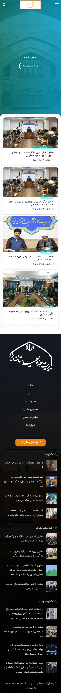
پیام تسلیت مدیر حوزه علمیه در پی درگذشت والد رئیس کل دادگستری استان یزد (23, 481)
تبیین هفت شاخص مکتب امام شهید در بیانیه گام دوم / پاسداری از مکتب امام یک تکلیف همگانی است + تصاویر (23, 667)
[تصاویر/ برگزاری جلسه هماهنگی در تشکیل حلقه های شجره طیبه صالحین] (30, 169)
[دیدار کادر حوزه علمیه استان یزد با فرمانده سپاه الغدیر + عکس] (30, 273)
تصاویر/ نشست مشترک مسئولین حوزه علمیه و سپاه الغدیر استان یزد (31, 258)
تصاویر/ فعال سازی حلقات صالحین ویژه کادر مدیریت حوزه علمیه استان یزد (33, 154)
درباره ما (30, 425)
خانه (30, 385)
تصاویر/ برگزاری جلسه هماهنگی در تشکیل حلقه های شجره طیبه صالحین (31, 203)
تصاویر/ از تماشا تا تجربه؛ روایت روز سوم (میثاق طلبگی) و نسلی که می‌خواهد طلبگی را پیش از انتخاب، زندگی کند (25, 570)
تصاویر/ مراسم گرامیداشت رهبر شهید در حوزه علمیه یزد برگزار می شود (24, 497)
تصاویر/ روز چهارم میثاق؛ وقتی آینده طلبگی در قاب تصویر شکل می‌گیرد (26, 553)
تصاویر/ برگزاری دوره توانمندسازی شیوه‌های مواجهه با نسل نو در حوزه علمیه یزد (23, 631)
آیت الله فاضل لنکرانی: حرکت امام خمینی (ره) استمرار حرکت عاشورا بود (25, 512)
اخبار (30, 393)
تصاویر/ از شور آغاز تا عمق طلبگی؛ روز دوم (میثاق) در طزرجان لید (24, 586)
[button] (4, 5)
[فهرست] (57, 5)
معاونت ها (30, 401)
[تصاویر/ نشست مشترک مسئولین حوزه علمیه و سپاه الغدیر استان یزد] (30, 218)
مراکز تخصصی (30, 417)
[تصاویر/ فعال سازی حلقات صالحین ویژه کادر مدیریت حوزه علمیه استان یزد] (30, 119)
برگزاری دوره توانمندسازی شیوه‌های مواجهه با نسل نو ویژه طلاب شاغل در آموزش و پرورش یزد (25, 649)
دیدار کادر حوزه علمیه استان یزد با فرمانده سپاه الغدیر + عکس (31, 313)
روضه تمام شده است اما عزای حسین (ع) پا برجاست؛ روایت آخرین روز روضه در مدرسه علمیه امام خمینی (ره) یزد (24, 613)
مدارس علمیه (30, 409)
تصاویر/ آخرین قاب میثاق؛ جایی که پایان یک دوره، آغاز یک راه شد (24, 538)
